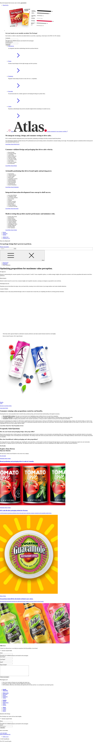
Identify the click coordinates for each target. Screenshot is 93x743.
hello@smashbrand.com (5, 734)
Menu (43, 260)
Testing (9, 106)
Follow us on (5, 736)
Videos (4, 703)
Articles (4, 701)
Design (9, 61)
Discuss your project (4, 246)
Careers (4, 709)
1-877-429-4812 (3, 733)
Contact (4, 708)
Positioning (10, 76)
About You (5, 233)
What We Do (5, 5)
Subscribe (8, 44)
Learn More (12, 144)
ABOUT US (5, 237)
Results (4, 232)
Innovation (10, 91)
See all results (3, 455)
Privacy (4, 711)
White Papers (5, 702)
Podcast (4, 705)
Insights (4, 234)
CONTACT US (6, 238)
